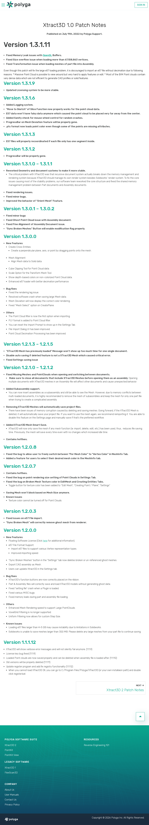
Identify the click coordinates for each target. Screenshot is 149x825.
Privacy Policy (12, 804)
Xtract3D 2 (10, 745)
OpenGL (47, 55)
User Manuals (12, 794)
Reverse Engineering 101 (96, 745)
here (45, 540)
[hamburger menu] (3, 5)
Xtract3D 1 (10, 767)
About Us (9, 789)
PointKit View (12, 755)
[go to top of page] (140, 716)
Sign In (141, 4)
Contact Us (10, 799)
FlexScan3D (11, 772)
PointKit (9, 750)
